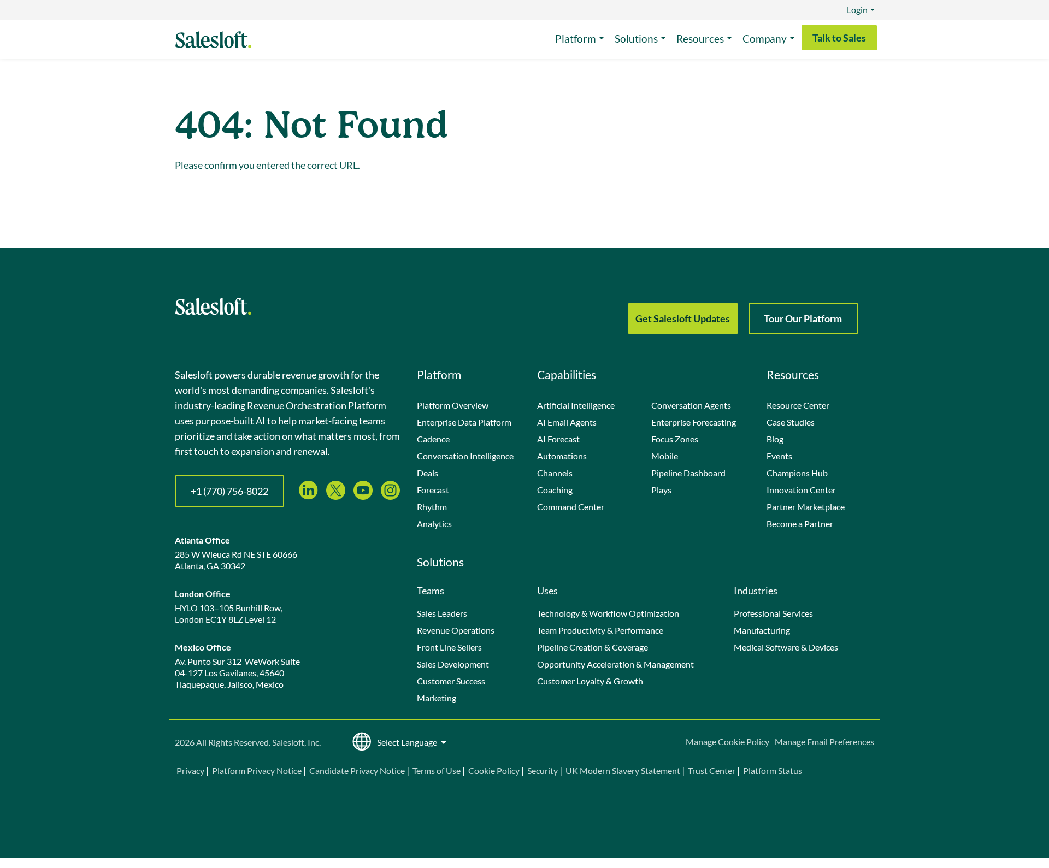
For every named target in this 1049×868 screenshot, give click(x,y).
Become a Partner (800, 523)
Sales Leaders (442, 613)
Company (764, 38)
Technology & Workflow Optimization (608, 613)
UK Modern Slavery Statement (622, 770)
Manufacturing (762, 630)
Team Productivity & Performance (600, 630)
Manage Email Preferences (824, 741)
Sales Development (453, 664)
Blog (775, 439)
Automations (562, 456)
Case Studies (791, 422)
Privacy (191, 770)
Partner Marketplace (806, 506)
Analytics (434, 523)
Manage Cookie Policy (727, 741)
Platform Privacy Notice (257, 770)
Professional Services (773, 613)
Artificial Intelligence (576, 405)
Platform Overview (452, 405)
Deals (427, 473)
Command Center (570, 506)
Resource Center (798, 405)
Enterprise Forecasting (693, 422)
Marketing (436, 698)
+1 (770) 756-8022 (229, 491)
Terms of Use (436, 770)
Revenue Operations (455, 630)
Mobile (664, 456)
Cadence (433, 439)
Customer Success (451, 681)
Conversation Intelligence (465, 456)
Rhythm (432, 506)
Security (542, 770)
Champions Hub (797, 473)
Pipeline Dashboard (688, 473)
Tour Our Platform (803, 318)
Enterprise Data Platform (464, 422)
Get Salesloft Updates (682, 318)
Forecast (433, 490)
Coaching (555, 490)
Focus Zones (674, 439)
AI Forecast (558, 439)
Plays (661, 490)
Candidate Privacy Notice (357, 770)
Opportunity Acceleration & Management (615, 664)
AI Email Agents (567, 422)
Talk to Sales (839, 38)
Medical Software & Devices (786, 647)
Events (779, 456)
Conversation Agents (691, 405)
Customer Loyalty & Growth (590, 681)
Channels (555, 473)
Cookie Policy (494, 770)
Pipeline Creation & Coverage (592, 647)
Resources (700, 38)
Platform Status (772, 770)
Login (857, 9)
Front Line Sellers (449, 647)
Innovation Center (801, 490)
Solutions (636, 38)
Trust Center (711, 770)
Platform (575, 38)
